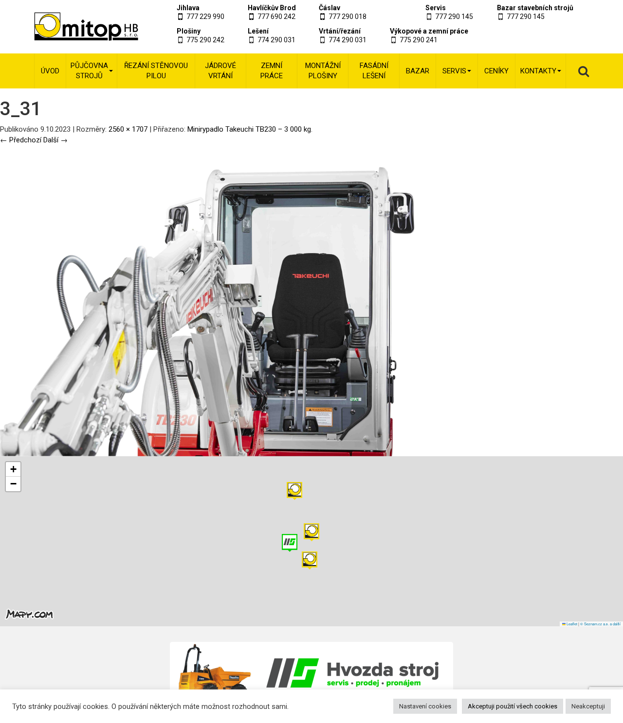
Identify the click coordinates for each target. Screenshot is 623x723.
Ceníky (496, 71)
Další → (55, 140)
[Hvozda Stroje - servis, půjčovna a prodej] (311, 673)
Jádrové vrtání (220, 70)
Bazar (417, 71)
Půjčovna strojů (89, 70)
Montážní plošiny (323, 70)
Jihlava (188, 8)
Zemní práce (271, 70)
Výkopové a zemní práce (429, 31)
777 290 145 (454, 16)
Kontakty (538, 71)
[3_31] (233, 300)
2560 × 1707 (128, 129)
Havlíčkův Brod (272, 8)
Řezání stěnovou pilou (156, 70)
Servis (435, 8)
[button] (294, 491)
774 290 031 (276, 40)
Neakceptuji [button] (588, 706)
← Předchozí (20, 140)
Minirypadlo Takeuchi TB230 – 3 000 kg (249, 129)
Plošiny (189, 31)
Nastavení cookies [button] (425, 706)
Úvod (50, 71)
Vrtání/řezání (340, 31)
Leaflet (571, 623)
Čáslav (329, 8)
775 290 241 (419, 40)
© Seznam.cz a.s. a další (600, 623)
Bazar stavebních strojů (535, 8)
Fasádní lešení (374, 70)
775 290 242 (205, 40)
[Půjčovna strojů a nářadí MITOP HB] (74, 26)
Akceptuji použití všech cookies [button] (512, 706)
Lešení (258, 31)
